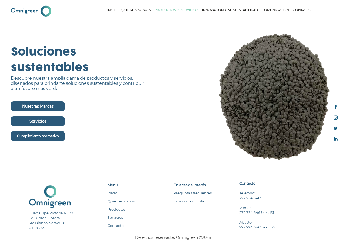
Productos (116, 209)
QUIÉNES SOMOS (136, 10)
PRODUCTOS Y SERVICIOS (176, 10)
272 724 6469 (250, 198)
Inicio (112, 193)
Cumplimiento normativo (38, 136)
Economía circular (190, 201)
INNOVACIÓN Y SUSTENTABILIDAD (230, 10)
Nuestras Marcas (38, 106)
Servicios (37, 121)
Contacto (116, 225)
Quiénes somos (121, 201)
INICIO (112, 10)
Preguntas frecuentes (193, 193)
